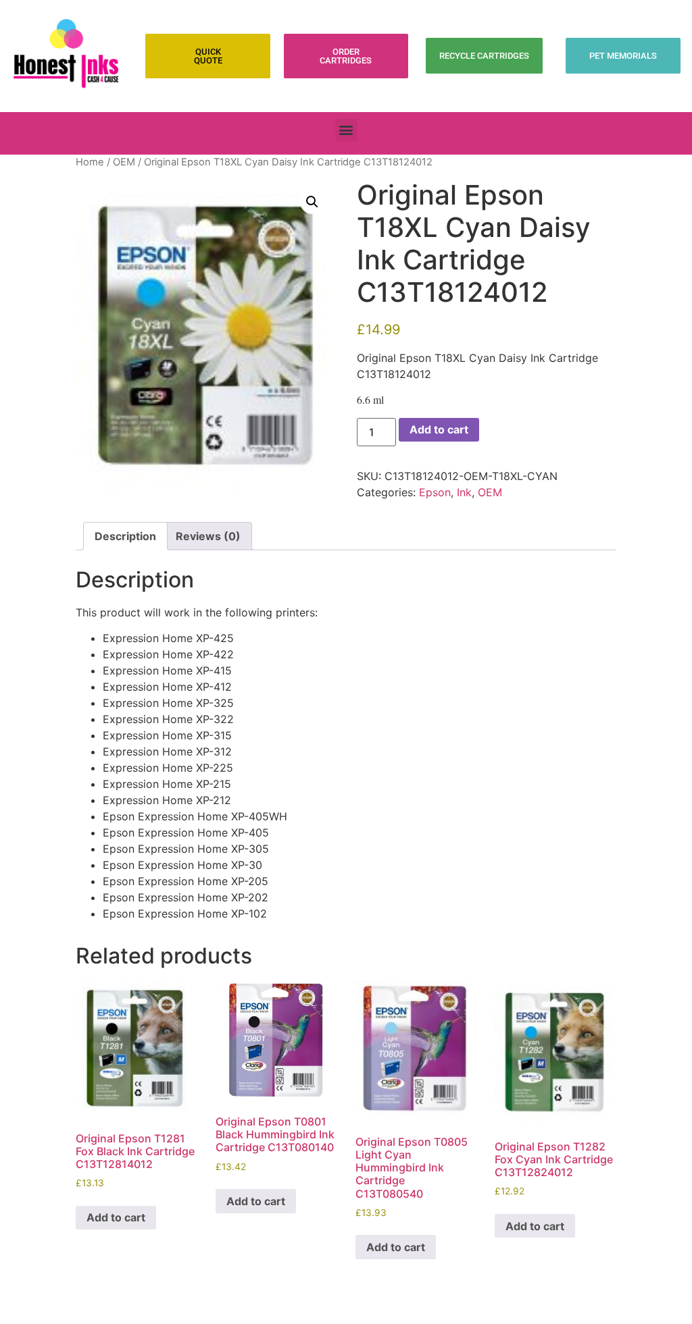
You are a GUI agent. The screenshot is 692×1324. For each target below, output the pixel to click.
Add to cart (439, 429)
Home (90, 162)
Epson (435, 492)
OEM (124, 162)
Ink (464, 492)
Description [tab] (125, 536)
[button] (346, 130)
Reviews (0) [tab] (208, 536)
